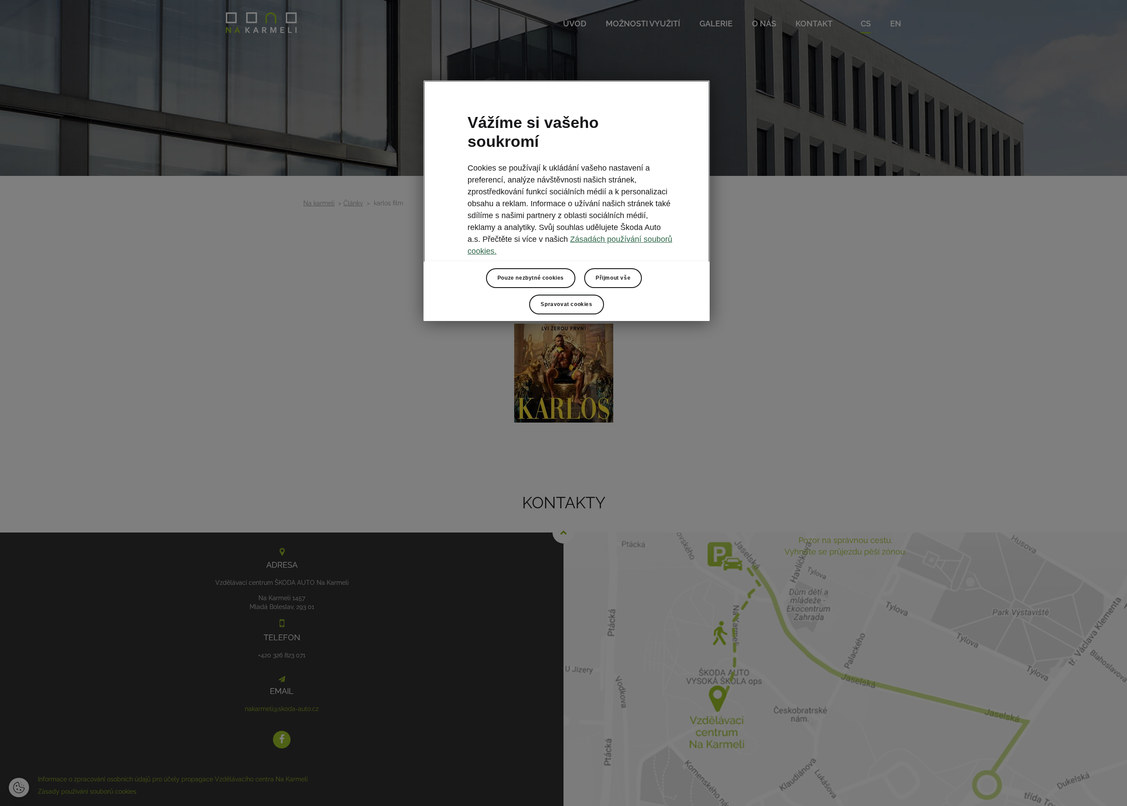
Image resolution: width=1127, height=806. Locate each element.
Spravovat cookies (566, 304)
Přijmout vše (613, 278)
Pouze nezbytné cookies (530, 278)
